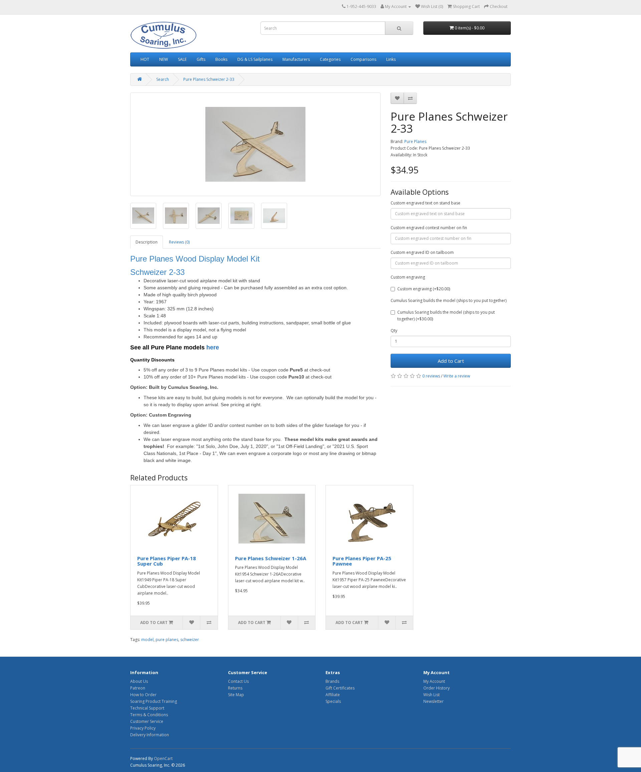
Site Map (236, 695)
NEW (163, 59)
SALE (182, 59)
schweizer (189, 639)
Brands (332, 681)
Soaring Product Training (153, 701)
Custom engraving (408, 277)
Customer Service (146, 721)
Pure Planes (415, 141)
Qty (394, 330)
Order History (436, 688)
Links (391, 59)
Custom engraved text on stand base (425, 203)
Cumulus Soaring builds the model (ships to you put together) (448, 300)
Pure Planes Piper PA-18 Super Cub (166, 561)
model (147, 639)
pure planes (167, 639)
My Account (434, 681)
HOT (145, 59)
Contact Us (238, 681)
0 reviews (431, 376)
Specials (333, 701)
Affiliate (333, 695)
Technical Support (147, 708)
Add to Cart (451, 360)
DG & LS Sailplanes (254, 59)
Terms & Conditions (149, 715)
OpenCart (163, 758)
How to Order (143, 695)
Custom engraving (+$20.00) (423, 289)
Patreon (137, 688)
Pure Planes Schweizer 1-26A (270, 558)
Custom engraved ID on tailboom (422, 252)
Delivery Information (149, 735)
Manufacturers (296, 59)
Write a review (456, 376)
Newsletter (433, 701)
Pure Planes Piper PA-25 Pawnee (362, 561)
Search (162, 79)
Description (147, 242)
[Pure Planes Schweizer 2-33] (255, 144)
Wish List (431, 695)
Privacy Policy (143, 728)
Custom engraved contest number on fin (429, 227)
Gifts (201, 59)
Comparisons (363, 59)
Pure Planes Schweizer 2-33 (208, 79)
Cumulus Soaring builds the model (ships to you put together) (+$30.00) (446, 315)
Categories (330, 59)
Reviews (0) (179, 242)
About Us (139, 681)
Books (221, 59)
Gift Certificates (340, 688)
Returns (235, 688)
